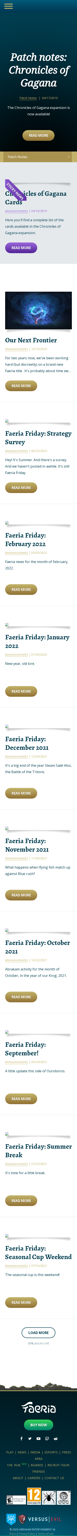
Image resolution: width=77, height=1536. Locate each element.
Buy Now (38, 1425)
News (22, 1452)
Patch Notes (28, 98)
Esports (51, 1452)
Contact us (54, 1478)
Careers (34, 1478)
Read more (38, 135)
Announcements (16, 211)
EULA (13, 1534)
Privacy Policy (27, 1534)
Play (9, 1452)
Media (35, 1452)
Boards (37, 1465)
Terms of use (45, 1534)
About (18, 1478)
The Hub (17, 1465)
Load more (38, 1332)
